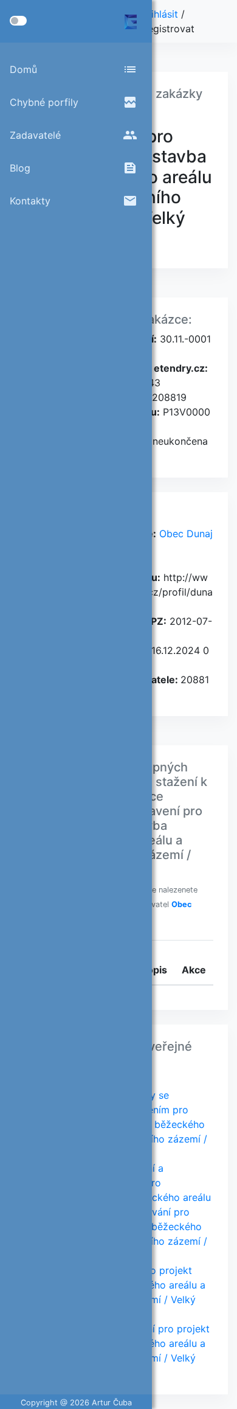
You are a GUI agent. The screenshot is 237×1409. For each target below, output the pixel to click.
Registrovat (168, 29)
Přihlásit (161, 14)
